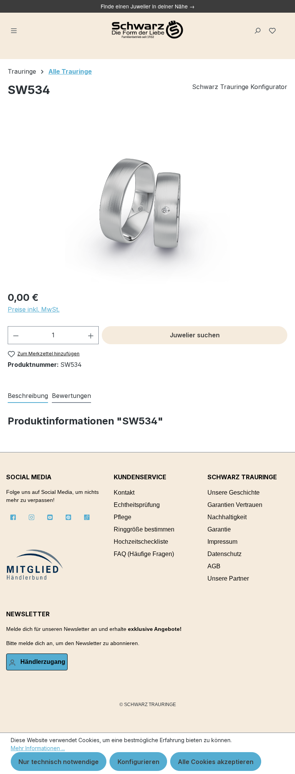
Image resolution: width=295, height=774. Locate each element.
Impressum (222, 541)
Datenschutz (224, 554)
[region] (147, 201)
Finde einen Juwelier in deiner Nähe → (148, 6)
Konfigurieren (138, 762)
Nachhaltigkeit (227, 517)
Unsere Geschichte (233, 492)
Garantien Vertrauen (234, 505)
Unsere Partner (228, 578)
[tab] (28, 396)
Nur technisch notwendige (58, 762)
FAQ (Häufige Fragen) (144, 554)
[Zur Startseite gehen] (147, 29)
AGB (213, 566)
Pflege (122, 517)
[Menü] (14, 29)
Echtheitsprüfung (137, 505)
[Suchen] (258, 29)
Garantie (219, 529)
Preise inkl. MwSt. (34, 309)
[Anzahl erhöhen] (91, 335)
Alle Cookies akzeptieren (216, 762)
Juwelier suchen (195, 335)
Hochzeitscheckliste (141, 541)
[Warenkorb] (284, 26)
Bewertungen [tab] (71, 395)
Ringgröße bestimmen (144, 529)
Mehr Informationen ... (38, 748)
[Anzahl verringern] (16, 335)
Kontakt (124, 492)
